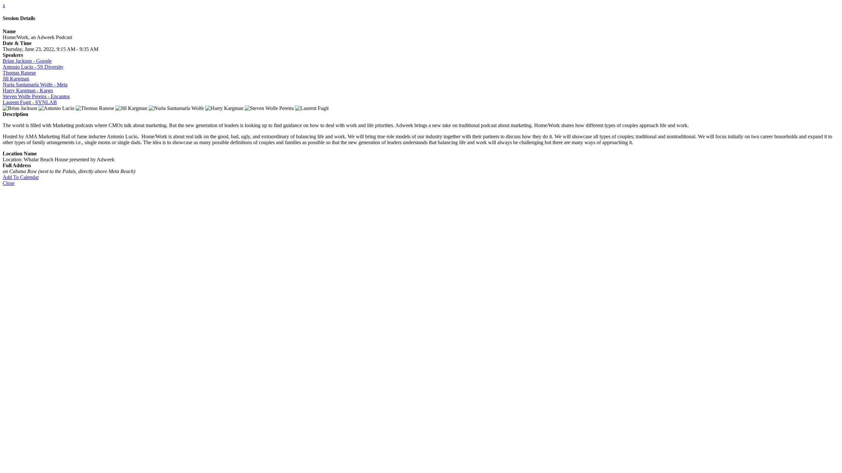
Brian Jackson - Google (27, 61)
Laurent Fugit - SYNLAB (30, 102)
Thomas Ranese (19, 73)
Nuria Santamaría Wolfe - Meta (35, 84)
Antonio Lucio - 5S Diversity (33, 67)
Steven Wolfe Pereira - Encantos (36, 96)
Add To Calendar (21, 177)
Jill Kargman (16, 78)
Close (8, 183)
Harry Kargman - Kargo (28, 90)
